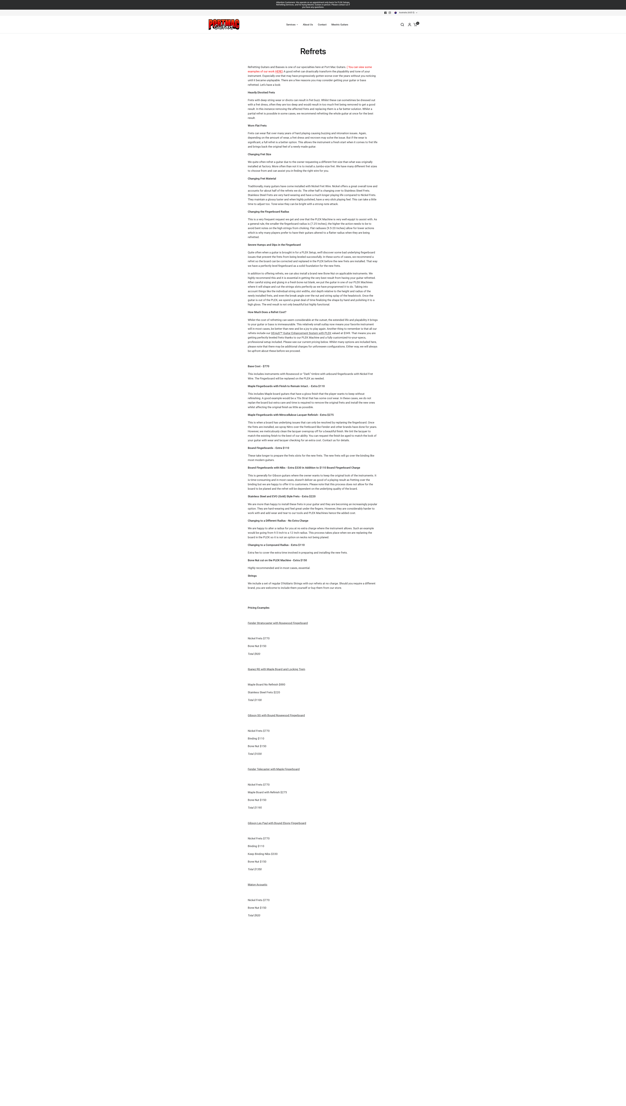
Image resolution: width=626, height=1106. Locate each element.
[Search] (402, 24)
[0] (414, 24)
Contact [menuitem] (322, 24)
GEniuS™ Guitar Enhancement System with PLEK (301, 333)
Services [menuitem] (291, 24)
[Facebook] (385, 13)
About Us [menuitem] (308, 24)
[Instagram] (390, 13)
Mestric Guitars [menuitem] (339, 24)
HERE (278, 71)
